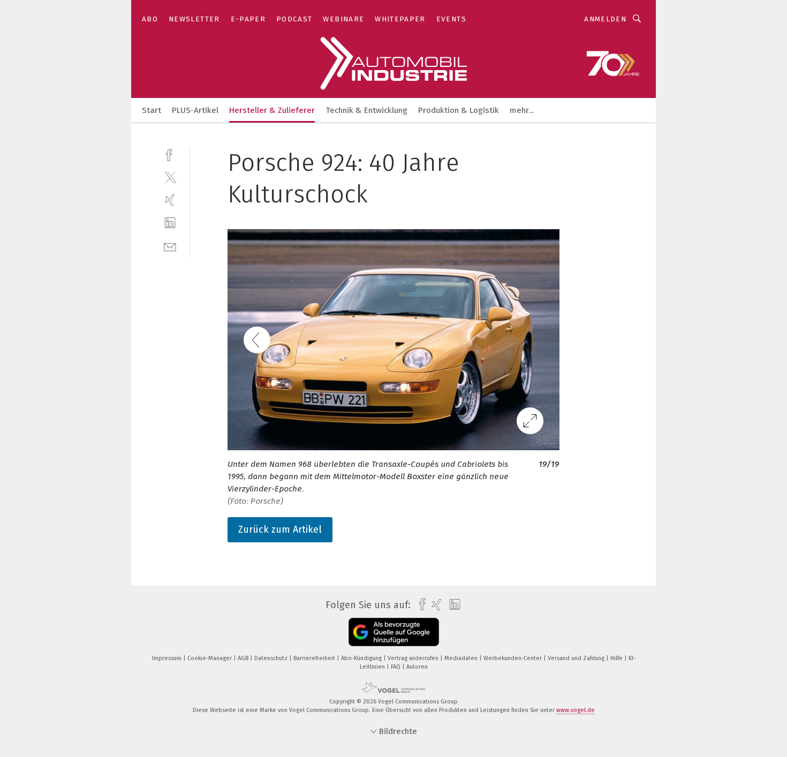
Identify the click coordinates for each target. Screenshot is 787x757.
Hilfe (617, 658)
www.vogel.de (575, 710)
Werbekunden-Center (513, 658)
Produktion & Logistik (458, 110)
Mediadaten (461, 658)
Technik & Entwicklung (366, 110)
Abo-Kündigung (362, 658)
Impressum (167, 658)
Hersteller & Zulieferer (272, 110)
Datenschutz (271, 658)
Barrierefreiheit (315, 658)
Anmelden (605, 19)
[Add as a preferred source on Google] (394, 632)
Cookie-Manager (210, 658)
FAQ (396, 666)
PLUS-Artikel (195, 110)
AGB (244, 658)
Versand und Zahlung (577, 658)
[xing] (170, 200)
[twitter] (170, 177)
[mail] (170, 246)
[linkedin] (170, 223)
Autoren (417, 666)
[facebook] (170, 154)
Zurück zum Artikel (280, 529)
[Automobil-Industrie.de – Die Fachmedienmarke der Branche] (151, 109)
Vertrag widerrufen (414, 658)
